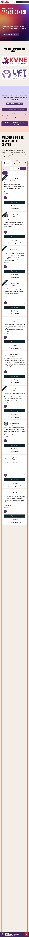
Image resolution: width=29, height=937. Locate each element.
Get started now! (10, 34)
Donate (19, 2)
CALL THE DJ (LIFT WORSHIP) (14, 109)
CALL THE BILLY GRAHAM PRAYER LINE (14, 123)
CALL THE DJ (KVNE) (14, 104)
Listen (26, 2)
